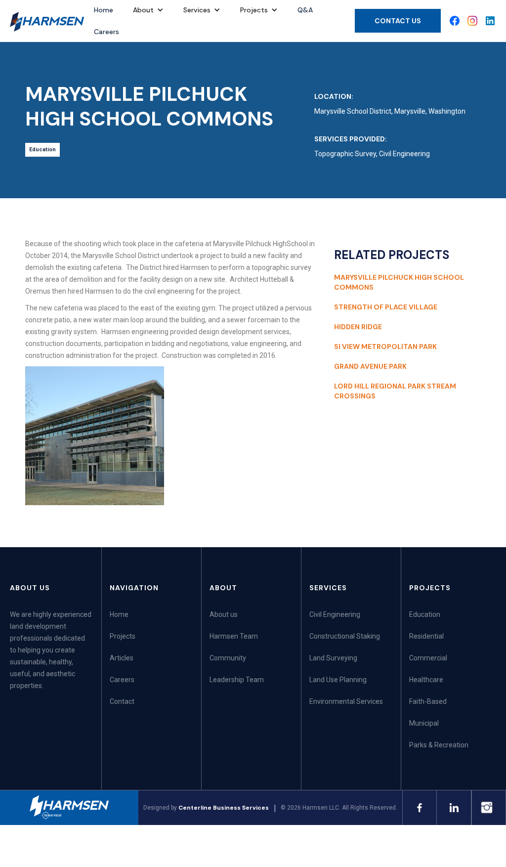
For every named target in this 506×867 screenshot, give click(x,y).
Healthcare (426, 680)
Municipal (424, 723)
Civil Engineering (334, 614)
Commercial (428, 658)
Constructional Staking (344, 636)
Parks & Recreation (438, 745)
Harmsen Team (234, 636)
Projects (122, 636)
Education (424, 614)
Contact (122, 701)
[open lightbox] (94, 437)
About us (224, 614)
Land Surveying (333, 658)
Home (119, 614)
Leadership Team (237, 680)
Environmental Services (346, 701)
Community (228, 658)
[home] (47, 22)
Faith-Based (428, 701)
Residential (426, 636)
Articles (121, 658)
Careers (106, 31)
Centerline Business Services (223, 808)
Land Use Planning (338, 680)
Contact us (398, 20)
